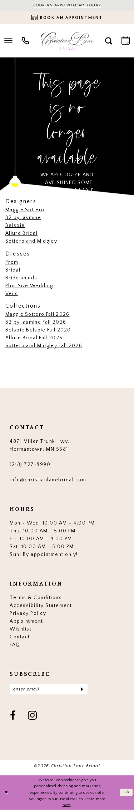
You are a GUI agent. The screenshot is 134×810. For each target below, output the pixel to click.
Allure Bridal (21, 233)
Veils (11, 294)
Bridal (12, 270)
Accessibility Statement (41, 605)
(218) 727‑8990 (30, 464)
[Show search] (108, 40)
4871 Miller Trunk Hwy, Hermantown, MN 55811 (40, 445)
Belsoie (15, 225)
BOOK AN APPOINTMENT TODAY (67, 5)
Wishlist (20, 629)
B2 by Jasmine (23, 218)
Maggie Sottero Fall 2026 (37, 314)
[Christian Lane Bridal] (67, 40)
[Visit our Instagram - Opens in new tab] (33, 716)
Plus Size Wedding (29, 286)
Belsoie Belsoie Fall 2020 (38, 330)
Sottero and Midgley (31, 241)
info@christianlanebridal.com (48, 480)
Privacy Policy (28, 613)
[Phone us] (25, 40)
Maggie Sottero (24, 210)
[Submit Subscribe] (82, 689)
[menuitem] (25, 40)
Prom (11, 262)
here (67, 805)
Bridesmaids (21, 278)
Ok (126, 792)
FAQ (15, 645)
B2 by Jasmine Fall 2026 (35, 322)
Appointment (26, 621)
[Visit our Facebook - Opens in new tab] (13, 716)
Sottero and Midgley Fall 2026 (43, 346)
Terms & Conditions (36, 598)
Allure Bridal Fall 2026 (34, 338)
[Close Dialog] (6, 792)
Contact (20, 637)
